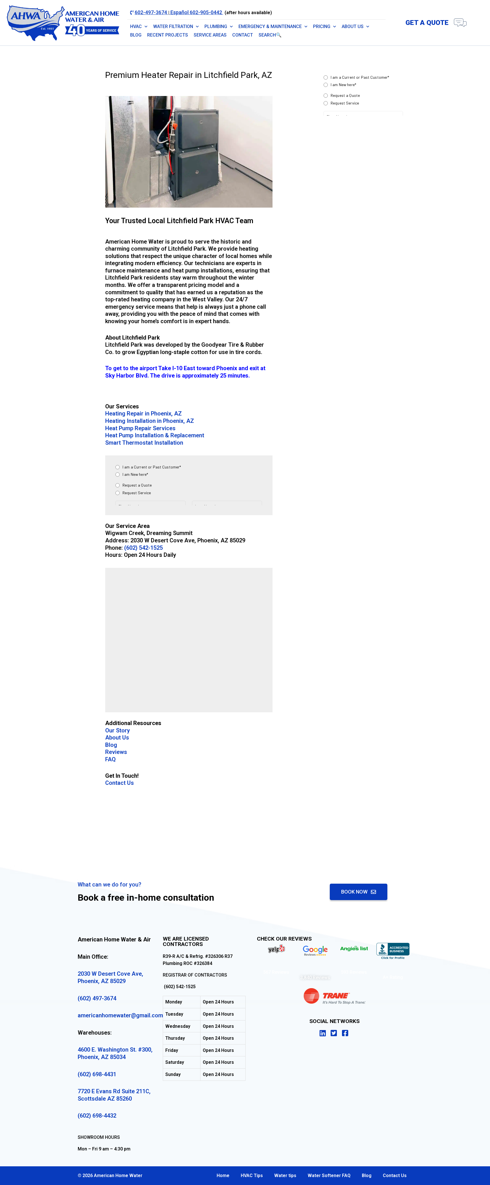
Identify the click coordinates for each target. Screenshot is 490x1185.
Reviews (116, 752)
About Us (353, 26)
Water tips (285, 1175)
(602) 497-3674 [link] (97, 998)
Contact (242, 35)
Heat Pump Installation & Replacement (154, 435)
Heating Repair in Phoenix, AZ (143, 413)
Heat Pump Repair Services (140, 428)
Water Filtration (173, 26)
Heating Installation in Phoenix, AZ (149, 420)
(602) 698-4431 (97, 1074)
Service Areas (210, 35)
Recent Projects (167, 35)
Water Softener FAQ (329, 1175)
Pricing (321, 26)
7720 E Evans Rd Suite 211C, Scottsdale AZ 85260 (114, 1095)
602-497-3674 (151, 12)
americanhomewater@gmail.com (120, 1015)
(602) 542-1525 (143, 547)
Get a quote (427, 23)
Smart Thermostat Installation (144, 442)
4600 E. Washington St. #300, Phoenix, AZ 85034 (115, 1053)
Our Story (117, 730)
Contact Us (119, 782)
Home (223, 1175)
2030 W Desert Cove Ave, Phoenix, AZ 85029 (110, 977)
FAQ (110, 759)
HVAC (136, 26)
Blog (135, 35)
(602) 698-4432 (97, 1115)
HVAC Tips (252, 1175)
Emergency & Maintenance (270, 26)
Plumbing (215, 26)
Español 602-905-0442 (196, 12)
